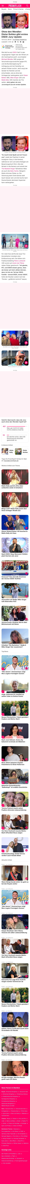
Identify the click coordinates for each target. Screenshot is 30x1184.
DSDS (15, 52)
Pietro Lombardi (19, 261)
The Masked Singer (8, 169)
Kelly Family (14, 171)
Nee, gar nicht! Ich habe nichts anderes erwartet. (15, 429)
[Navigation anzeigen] (2, 5)
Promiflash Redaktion (20, 39)
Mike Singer (14, 78)
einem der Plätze (18, 263)
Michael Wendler (7, 59)
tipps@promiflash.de (11, 461)
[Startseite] (15, 6)
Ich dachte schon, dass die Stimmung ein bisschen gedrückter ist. (16, 438)
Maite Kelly (5, 80)
